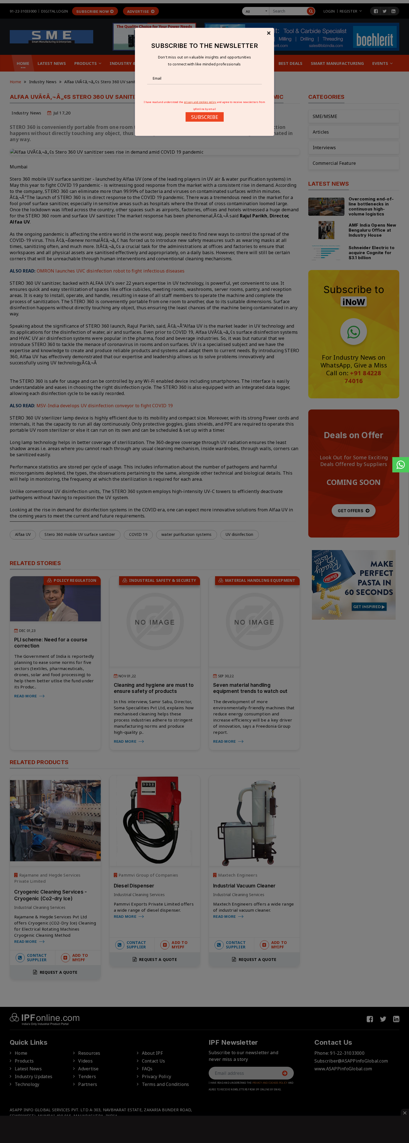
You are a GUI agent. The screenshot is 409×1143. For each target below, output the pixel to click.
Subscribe (204, 117)
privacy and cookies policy (200, 102)
